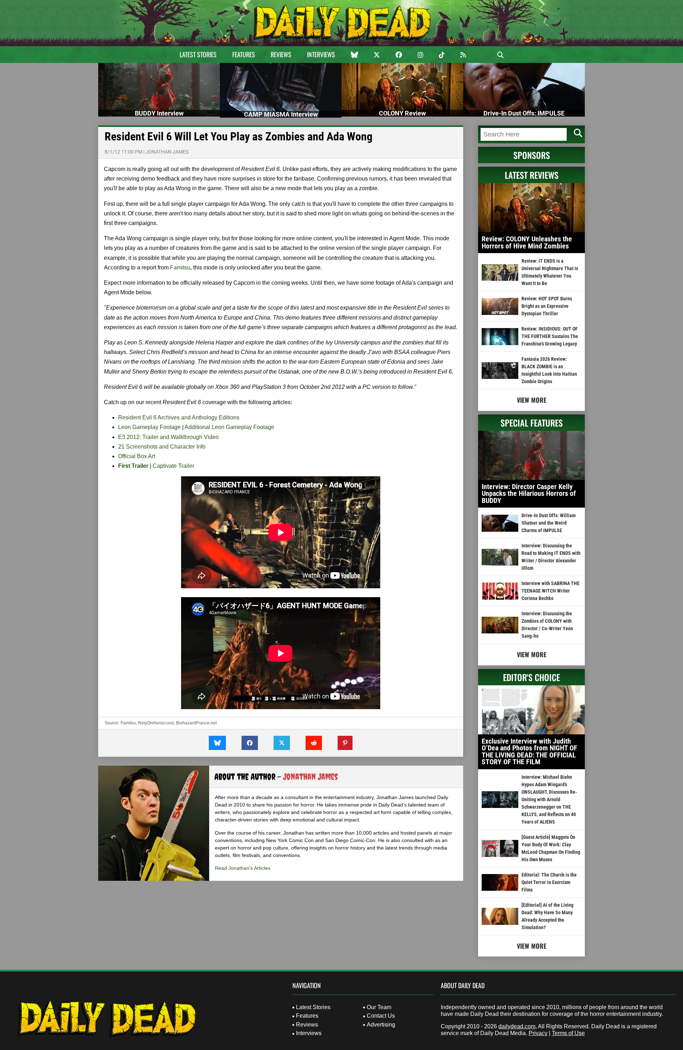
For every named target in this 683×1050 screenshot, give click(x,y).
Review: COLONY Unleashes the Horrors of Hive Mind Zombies (527, 242)
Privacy (538, 1033)
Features (243, 54)
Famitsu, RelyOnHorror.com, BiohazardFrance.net (169, 722)
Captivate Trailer (173, 466)
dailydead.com (516, 1026)
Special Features (532, 422)
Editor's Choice (531, 677)
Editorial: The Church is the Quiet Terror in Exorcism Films (549, 882)
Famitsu (180, 267)
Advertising (381, 1025)
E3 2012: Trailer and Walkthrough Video (168, 437)
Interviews (321, 54)
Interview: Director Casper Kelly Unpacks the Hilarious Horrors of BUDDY (529, 493)
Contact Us (381, 1016)
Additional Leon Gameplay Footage (229, 427)
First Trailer (133, 466)
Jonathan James (167, 152)
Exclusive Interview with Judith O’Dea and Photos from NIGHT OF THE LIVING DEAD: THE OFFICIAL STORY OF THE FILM (529, 751)
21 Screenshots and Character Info (162, 447)
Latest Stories (198, 54)
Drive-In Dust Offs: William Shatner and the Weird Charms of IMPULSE (548, 523)
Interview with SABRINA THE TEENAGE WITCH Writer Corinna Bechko (550, 590)
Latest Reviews (531, 174)
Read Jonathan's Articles (242, 868)
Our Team (379, 1007)
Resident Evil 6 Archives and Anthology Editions (178, 417)
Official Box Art (136, 456)
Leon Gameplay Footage (149, 427)
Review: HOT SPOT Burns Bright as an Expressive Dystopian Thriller (546, 306)
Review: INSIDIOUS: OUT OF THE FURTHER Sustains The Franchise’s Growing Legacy (549, 336)
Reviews (281, 54)
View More (531, 400)
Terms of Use (568, 1033)
